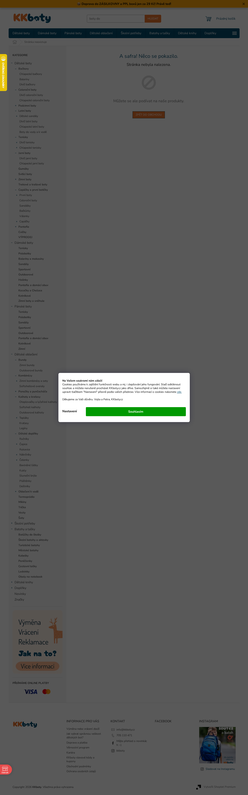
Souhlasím (135, 411)
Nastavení (69, 411)
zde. (179, 392)
